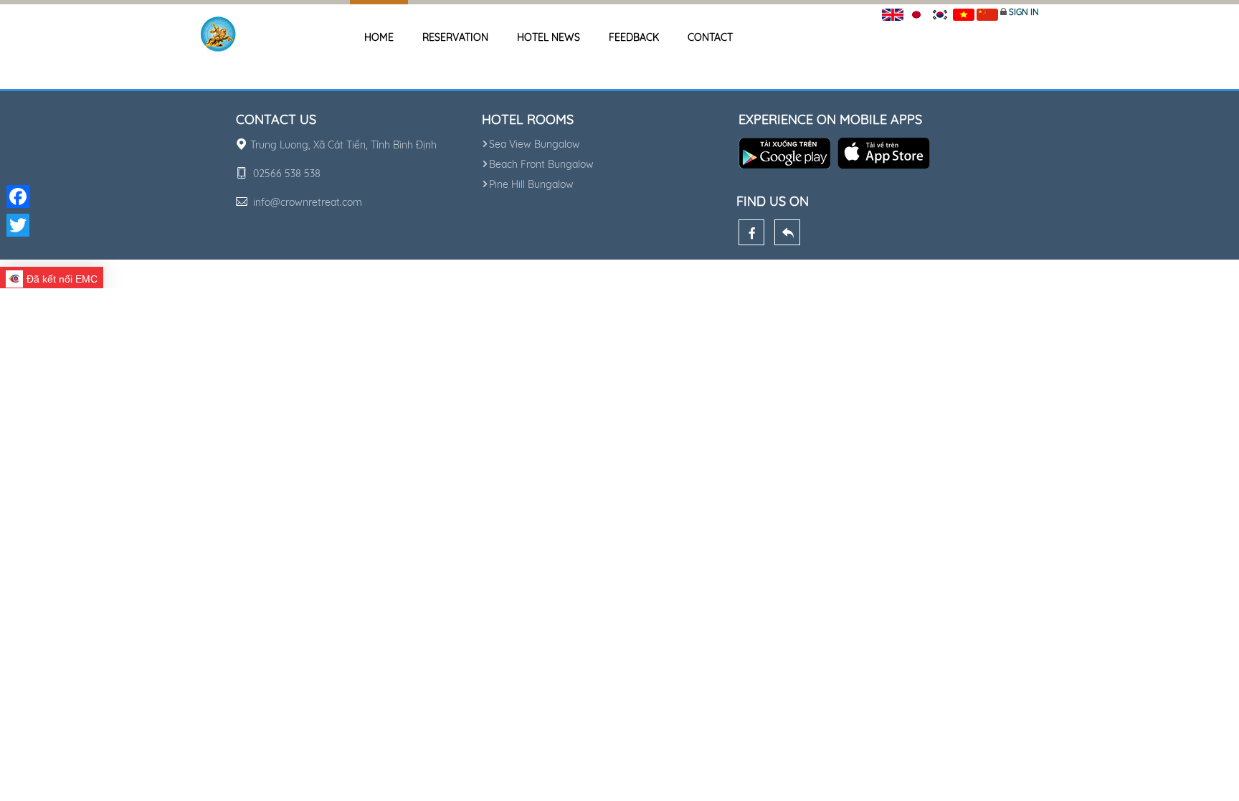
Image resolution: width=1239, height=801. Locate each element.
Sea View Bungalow (534, 144)
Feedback (634, 37)
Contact (710, 37)
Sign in (1024, 11)
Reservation (455, 37)
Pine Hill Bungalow (531, 184)
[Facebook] (751, 232)
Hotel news (548, 37)
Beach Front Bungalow (541, 164)
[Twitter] (18, 225)
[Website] (787, 232)
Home (379, 37)
